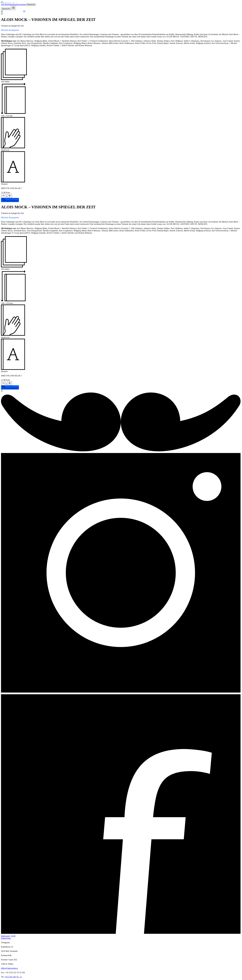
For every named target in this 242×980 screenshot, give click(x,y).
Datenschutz (6, 938)
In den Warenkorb (11, 201)
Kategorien (15, 4)
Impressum (5, 936)
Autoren (23, 4)
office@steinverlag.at (9, 968)
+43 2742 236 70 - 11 (13, 977)
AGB (13, 936)
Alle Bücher (6, 4)
